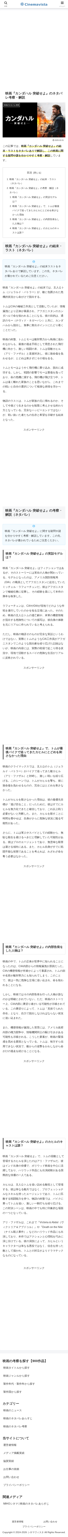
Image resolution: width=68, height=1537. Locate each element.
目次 (29, 172)
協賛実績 (8, 1461)
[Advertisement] (34, 49)
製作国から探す (12, 1391)
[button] (61, 842)
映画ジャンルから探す (16, 1375)
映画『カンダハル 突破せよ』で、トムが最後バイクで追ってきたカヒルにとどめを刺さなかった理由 (35, 210)
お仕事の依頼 (11, 1469)
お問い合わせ (11, 1477)
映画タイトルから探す (16, 1367)
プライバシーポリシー (16, 1485)
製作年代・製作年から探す (19, 1383)
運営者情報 (10, 1445)
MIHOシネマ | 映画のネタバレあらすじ (26, 1503)
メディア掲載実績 (13, 1453)
